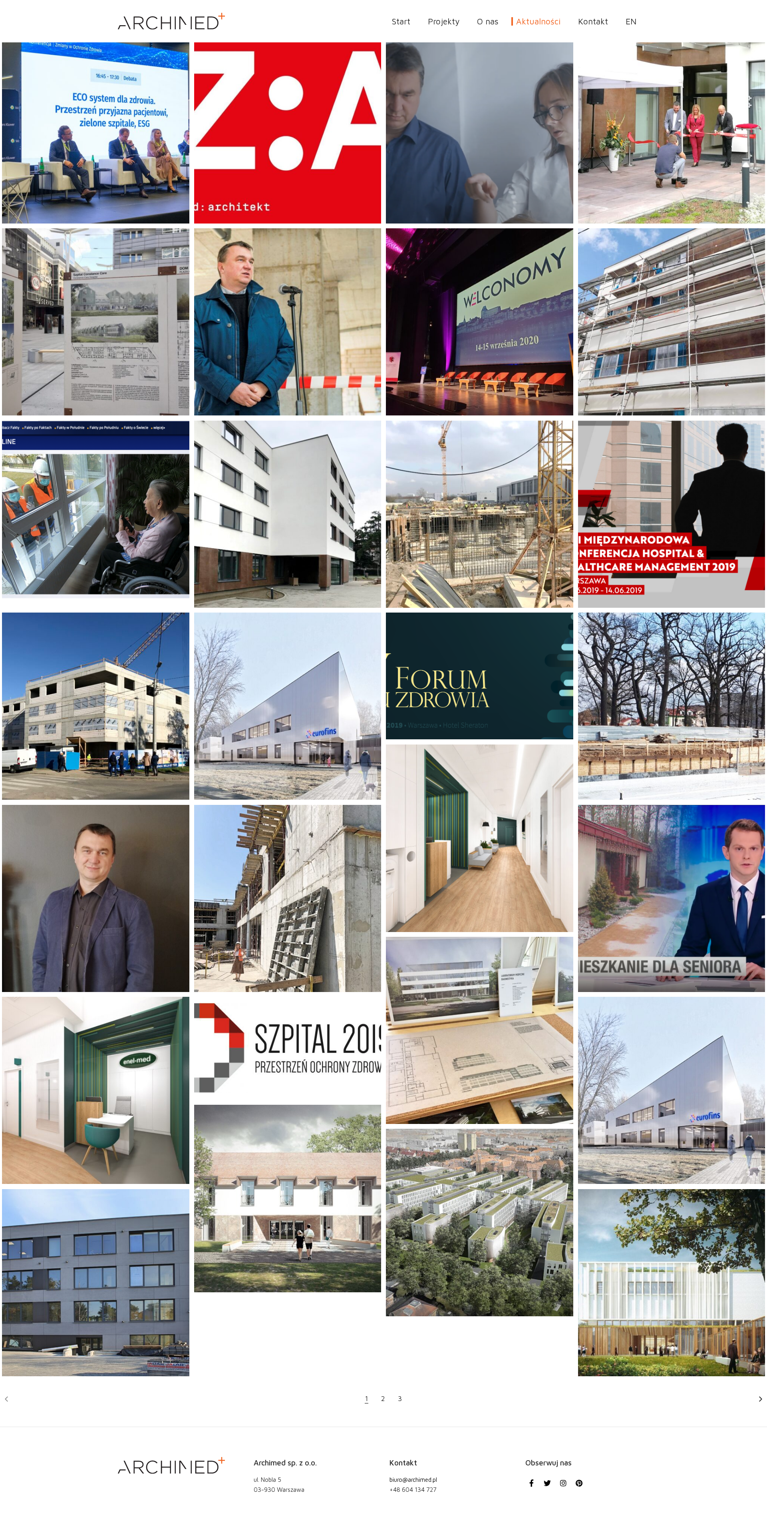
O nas (488, 21)
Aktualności (538, 21)
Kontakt (593, 21)
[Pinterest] (579, 1483)
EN (631, 21)
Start (401, 21)
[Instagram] (563, 1483)
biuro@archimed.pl (413, 1480)
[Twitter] (548, 1483)
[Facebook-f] (532, 1483)
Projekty (443, 21)
